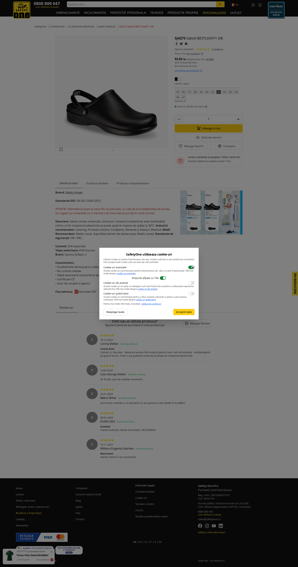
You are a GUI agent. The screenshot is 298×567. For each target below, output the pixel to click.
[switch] (191, 267)
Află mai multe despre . (137, 289)
